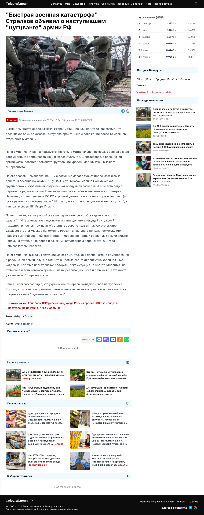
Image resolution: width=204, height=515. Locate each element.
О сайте (194, 501)
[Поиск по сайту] (196, 4)
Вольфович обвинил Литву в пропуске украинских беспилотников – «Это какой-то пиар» (174, 178)
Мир (67, 3)
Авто (148, 3)
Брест (149, 79)
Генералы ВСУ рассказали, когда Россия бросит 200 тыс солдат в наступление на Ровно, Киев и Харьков (63, 305)
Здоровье (123, 3)
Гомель (141, 85)
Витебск (172, 79)
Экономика (108, 3)
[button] (123, 111)
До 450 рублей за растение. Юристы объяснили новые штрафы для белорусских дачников (107, 390)
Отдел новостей (24, 323)
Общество (79, 3)
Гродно (160, 79)
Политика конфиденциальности (157, 501)
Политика (93, 3)
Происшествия (163, 3)
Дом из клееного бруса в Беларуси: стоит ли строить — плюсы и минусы (43, 374)
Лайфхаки (137, 3)
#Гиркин (27, 316)
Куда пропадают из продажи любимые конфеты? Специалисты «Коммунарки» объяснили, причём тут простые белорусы (46, 419)
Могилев (185, 79)
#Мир (17, 316)
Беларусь (56, 3)
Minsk (140, 79)
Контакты (182, 501)
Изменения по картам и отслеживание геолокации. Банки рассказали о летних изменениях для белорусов (175, 161)
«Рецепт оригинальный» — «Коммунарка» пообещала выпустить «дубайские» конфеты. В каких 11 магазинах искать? (109, 419)
